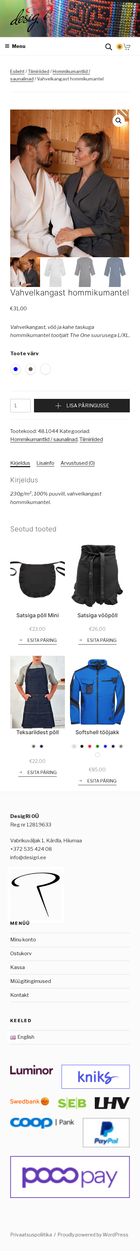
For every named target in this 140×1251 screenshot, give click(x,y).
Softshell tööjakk (97, 732)
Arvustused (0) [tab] (77, 463)
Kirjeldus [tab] (20, 463)
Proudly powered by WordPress (92, 1234)
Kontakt (19, 995)
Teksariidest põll (37, 732)
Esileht (17, 71)
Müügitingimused (30, 981)
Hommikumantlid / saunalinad (43, 439)
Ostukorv (21, 954)
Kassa (17, 967)
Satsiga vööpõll (97, 615)
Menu (18, 46)
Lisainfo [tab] (45, 463)
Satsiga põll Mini (37, 615)
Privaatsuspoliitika (31, 1234)
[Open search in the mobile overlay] (108, 46)
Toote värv (24, 354)
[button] (118, 121)
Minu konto (23, 940)
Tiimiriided (38, 71)
